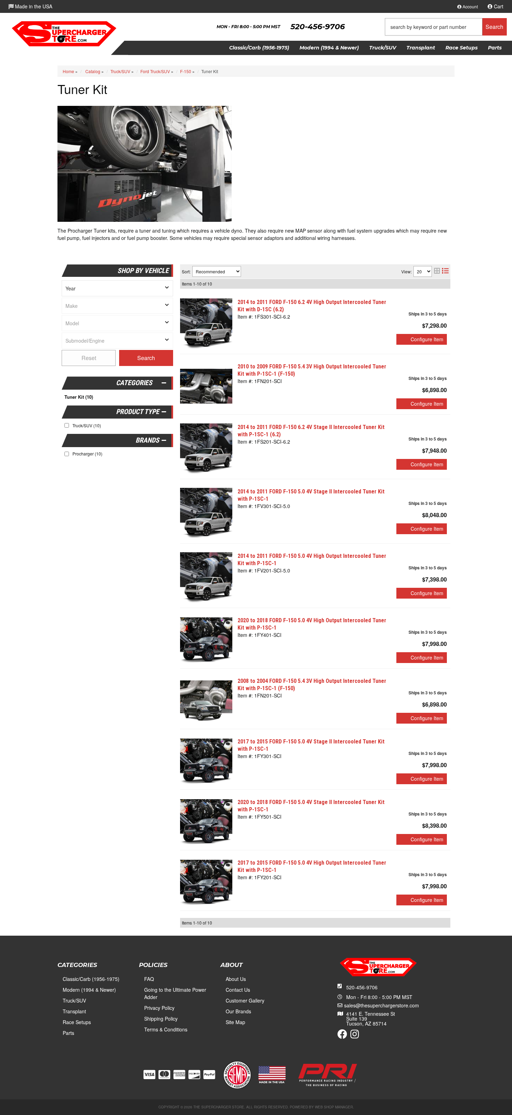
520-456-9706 (362, 987)
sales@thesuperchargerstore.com (381, 1005)
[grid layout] (437, 271)
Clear (89, 358)
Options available (421, 339)
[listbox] (117, 288)
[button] (446, 27)
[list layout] (445, 271)
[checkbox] (66, 454)
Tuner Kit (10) (78, 396)
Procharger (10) (87, 454)
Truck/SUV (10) (86, 425)
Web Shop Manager (334, 1107)
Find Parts (146, 358)
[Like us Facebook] (342, 1035)
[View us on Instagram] (354, 1035)
